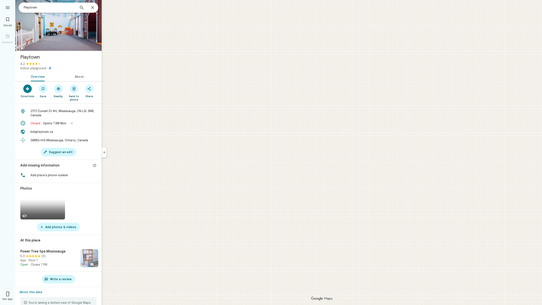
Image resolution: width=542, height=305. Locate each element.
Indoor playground (33, 68)
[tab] (37, 76)
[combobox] (50, 7)
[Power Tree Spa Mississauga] (58, 258)
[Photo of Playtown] (58, 25)
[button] (58, 123)
